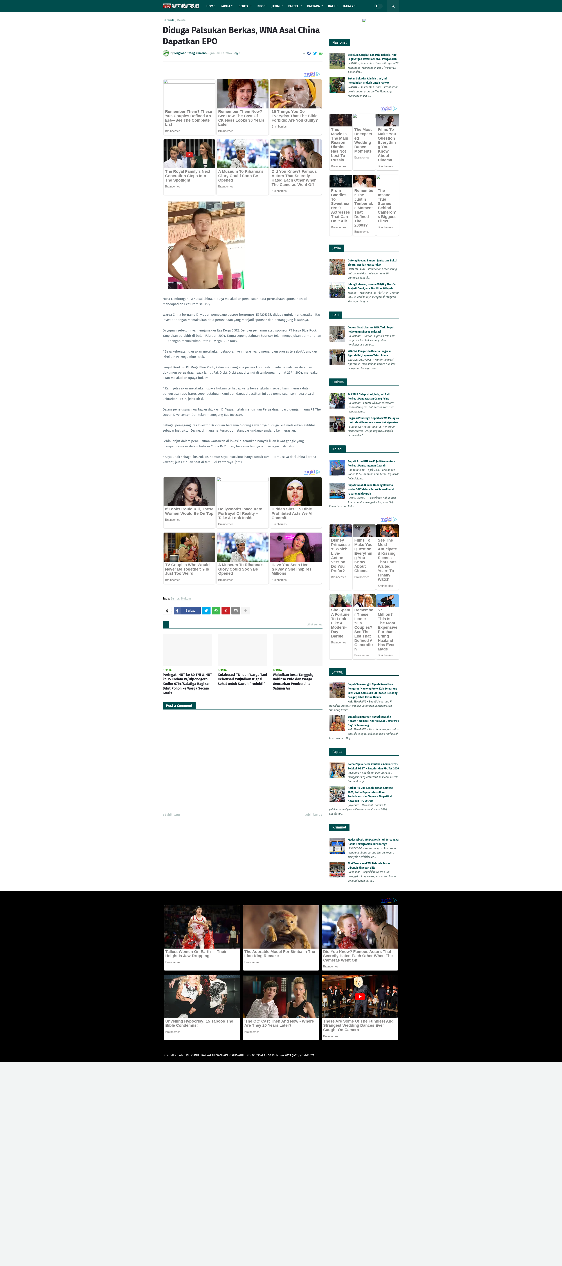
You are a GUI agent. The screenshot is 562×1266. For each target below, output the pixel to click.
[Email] (235, 610)
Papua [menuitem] (225, 6)
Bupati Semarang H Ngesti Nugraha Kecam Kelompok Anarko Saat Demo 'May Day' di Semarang (373, 721)
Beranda (169, 20)
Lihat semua (314, 624)
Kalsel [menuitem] (293, 6)
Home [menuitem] (210, 6)
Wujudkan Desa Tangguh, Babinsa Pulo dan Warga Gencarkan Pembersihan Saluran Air (293, 681)
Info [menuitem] (260, 6)
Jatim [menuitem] (276, 6)
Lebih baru (172, 815)
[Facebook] (309, 53)
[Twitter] (315, 53)
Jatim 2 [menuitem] (348, 6)
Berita (181, 20)
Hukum (186, 598)
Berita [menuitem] (243, 6)
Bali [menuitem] (331, 6)
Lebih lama (312, 815)
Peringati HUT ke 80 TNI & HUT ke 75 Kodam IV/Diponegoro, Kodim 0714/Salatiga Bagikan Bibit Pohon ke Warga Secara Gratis (187, 684)
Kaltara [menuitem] (313, 6)
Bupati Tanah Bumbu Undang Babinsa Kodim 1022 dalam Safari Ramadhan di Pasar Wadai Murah (371, 489)
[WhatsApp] (320, 53)
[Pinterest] (226, 610)
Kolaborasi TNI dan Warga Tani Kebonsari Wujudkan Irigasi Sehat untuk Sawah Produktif (242, 679)
